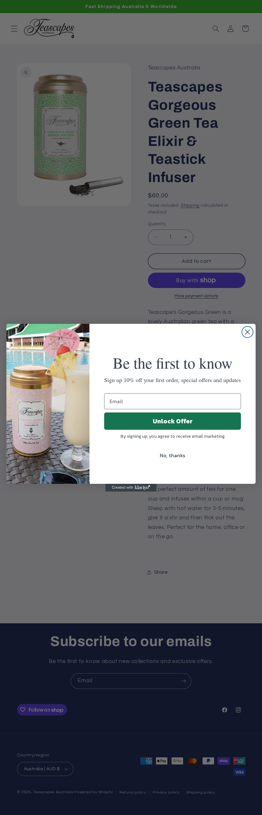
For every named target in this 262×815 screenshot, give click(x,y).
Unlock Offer (173, 421)
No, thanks (172, 455)
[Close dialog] (247, 332)
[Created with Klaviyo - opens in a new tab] (131, 487)
